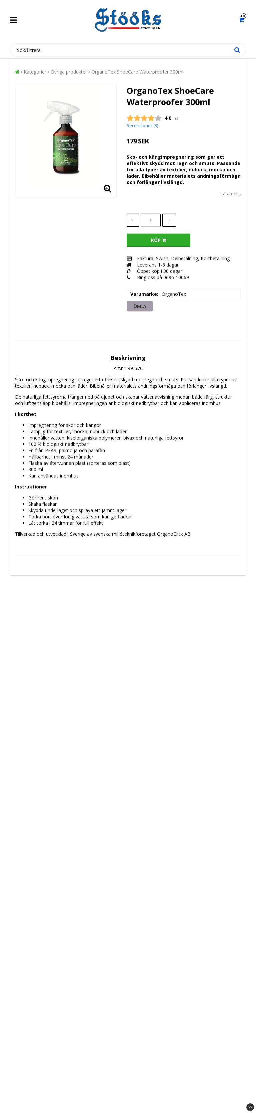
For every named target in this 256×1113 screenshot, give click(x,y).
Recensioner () (142, 125)
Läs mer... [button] (230, 193)
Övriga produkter (69, 72)
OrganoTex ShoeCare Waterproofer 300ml (137, 72)
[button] (242, 20)
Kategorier (35, 72)
